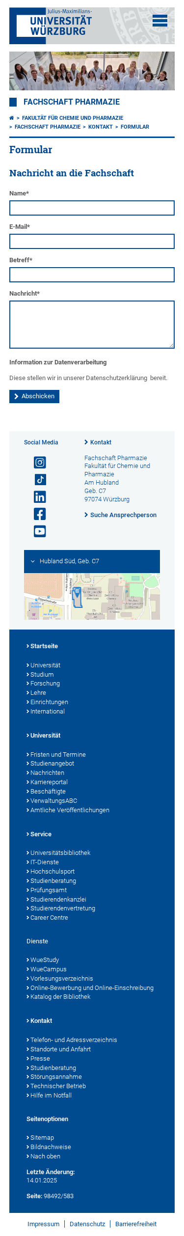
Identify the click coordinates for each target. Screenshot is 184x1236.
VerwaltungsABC (53, 800)
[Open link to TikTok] (36, 480)
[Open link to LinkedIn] (36, 497)
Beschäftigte (48, 791)
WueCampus (48, 969)
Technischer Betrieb (58, 1086)
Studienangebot (52, 763)
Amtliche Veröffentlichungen (69, 810)
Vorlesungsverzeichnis (61, 978)
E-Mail (19, 226)
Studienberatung (53, 880)
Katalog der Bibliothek (60, 996)
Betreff (20, 260)
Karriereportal (49, 782)
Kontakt (100, 127)
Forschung (45, 683)
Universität (45, 665)
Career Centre (49, 917)
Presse (40, 1058)
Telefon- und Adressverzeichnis (73, 1040)
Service (41, 834)
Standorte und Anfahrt (60, 1049)
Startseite (44, 646)
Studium (42, 674)
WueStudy (44, 959)
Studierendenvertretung (62, 908)
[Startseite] (11, 118)
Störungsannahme (56, 1076)
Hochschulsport (52, 871)
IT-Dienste (44, 862)
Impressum (43, 1224)
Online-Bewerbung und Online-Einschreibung (92, 987)
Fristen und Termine (58, 754)
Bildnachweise (50, 1147)
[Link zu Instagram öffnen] (36, 462)
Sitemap (42, 1137)
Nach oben (45, 1156)
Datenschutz (87, 1224)
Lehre (38, 692)
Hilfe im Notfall (51, 1095)
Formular (135, 127)
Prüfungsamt (48, 890)
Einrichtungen (49, 702)
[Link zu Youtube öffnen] (36, 531)
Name (19, 193)
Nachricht (24, 293)
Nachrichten (47, 772)
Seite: (34, 1196)
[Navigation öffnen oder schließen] (160, 21)
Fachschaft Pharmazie (72, 102)
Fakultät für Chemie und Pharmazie (72, 118)
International (47, 711)
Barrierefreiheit (136, 1224)
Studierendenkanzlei (58, 899)
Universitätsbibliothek (60, 852)
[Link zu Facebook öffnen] (36, 514)
